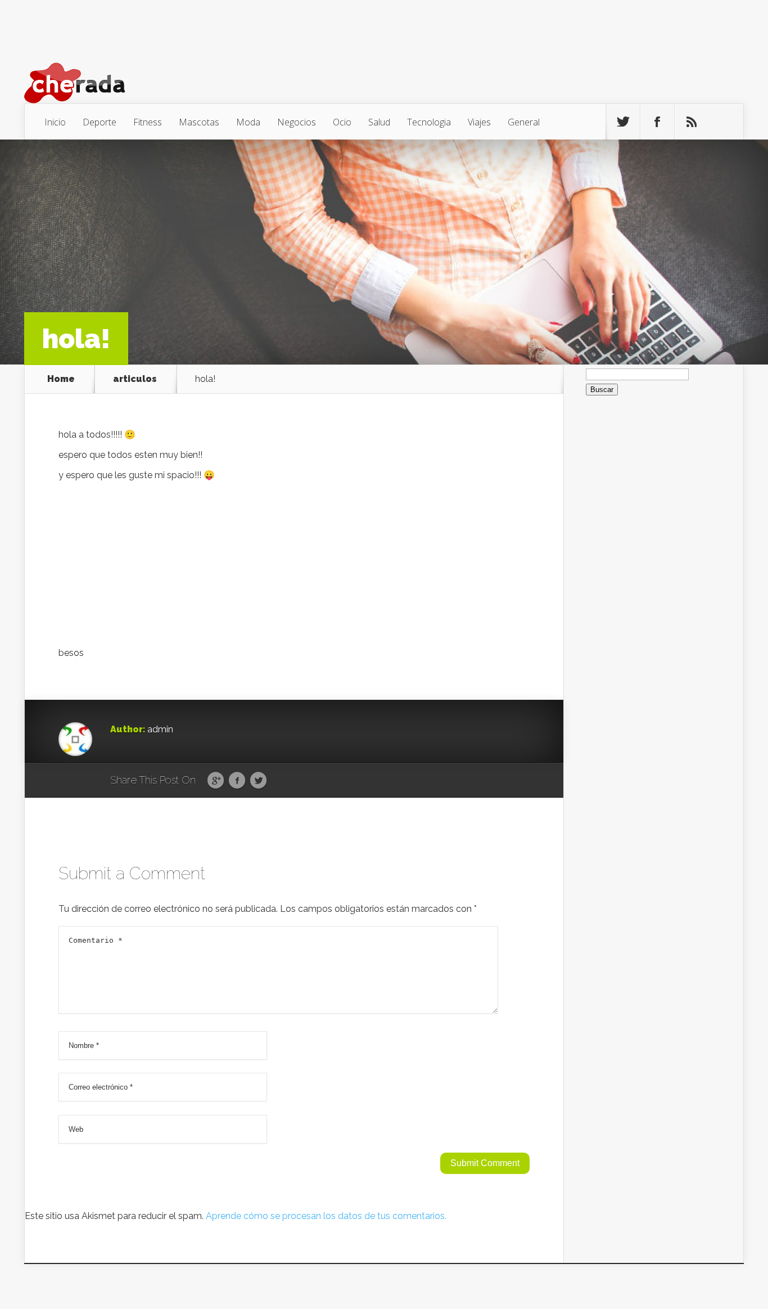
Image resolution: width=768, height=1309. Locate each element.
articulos (135, 379)
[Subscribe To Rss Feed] (691, 122)
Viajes (479, 122)
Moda (248, 122)
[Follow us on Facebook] (657, 122)
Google (215, 781)
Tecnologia (429, 122)
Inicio (55, 122)
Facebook (237, 781)
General (524, 122)
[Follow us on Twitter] (623, 122)
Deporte (99, 122)
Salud (379, 122)
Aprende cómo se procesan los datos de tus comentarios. (326, 1216)
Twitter (258, 781)
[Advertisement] (294, 567)
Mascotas (199, 122)
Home (61, 379)
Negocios (296, 122)
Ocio (342, 122)
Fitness (147, 122)
